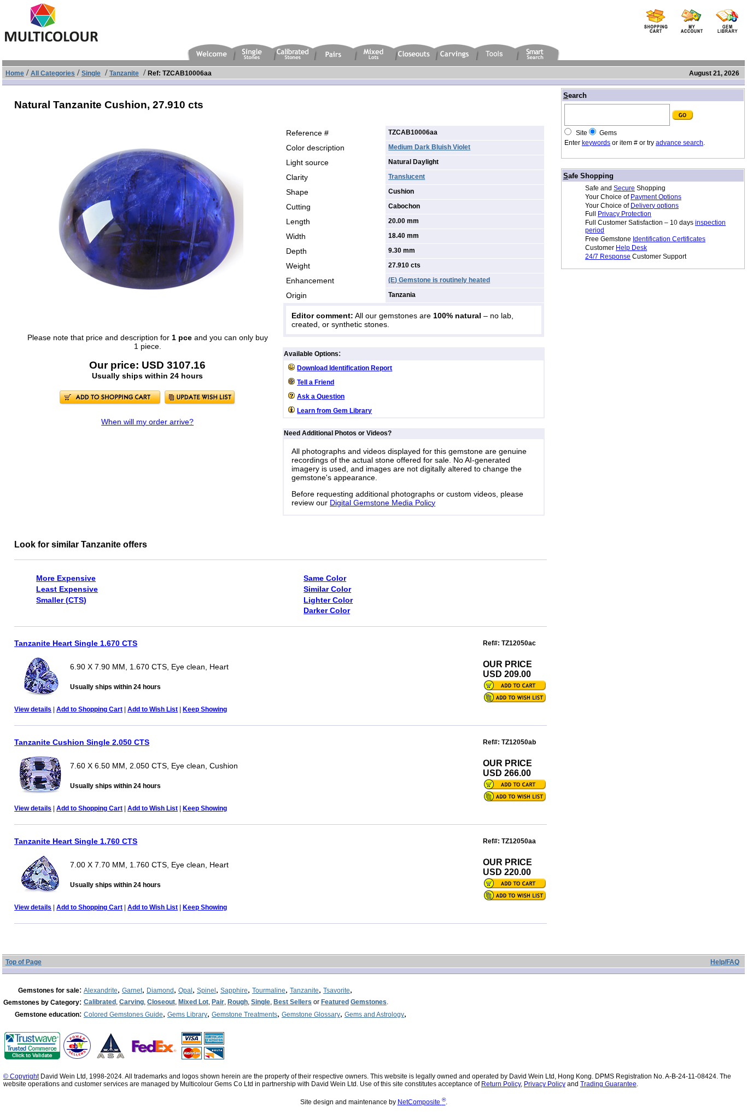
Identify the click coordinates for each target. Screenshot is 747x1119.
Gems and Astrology (374, 1014)
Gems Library (187, 1014)
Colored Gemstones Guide (123, 1014)
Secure (624, 188)
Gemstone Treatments (244, 1014)
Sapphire (234, 990)
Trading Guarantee (608, 1084)
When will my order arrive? (147, 421)
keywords (596, 143)
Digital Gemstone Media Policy (382, 502)
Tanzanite (304, 990)
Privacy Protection (624, 214)
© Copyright (21, 1076)
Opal (185, 990)
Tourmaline (268, 990)
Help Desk (631, 248)
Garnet (132, 990)
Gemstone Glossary (311, 1014)
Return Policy (501, 1084)
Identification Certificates (669, 239)
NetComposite (422, 1102)
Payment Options (656, 197)
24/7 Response (608, 256)
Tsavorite (336, 990)
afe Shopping (588, 176)
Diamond (160, 990)
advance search (679, 143)
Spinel (206, 990)
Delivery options (655, 205)
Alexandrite (101, 990)
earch (575, 95)
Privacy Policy (544, 1084)
